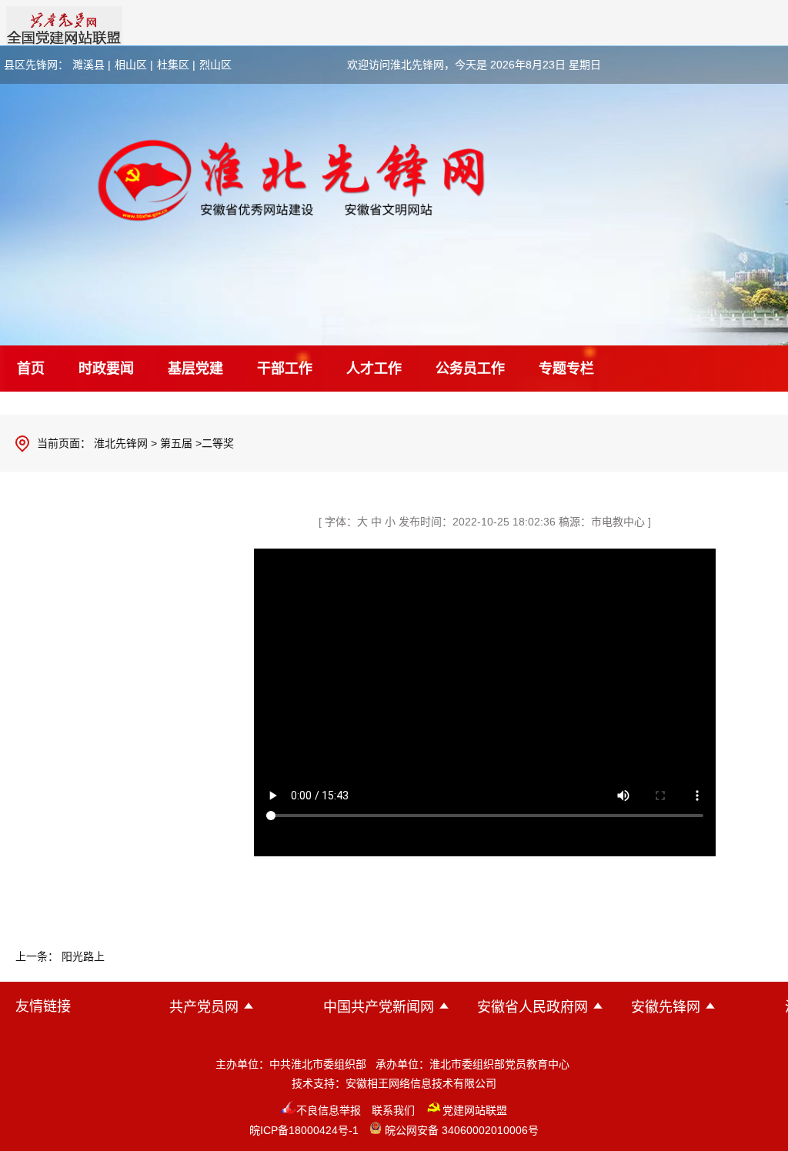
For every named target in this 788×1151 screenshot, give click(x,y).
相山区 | (134, 64)
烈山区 (215, 64)
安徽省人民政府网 (532, 1007)
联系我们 (393, 1110)
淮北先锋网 (121, 443)
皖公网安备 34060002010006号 (460, 1130)
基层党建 (195, 368)
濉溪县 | (91, 64)
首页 (31, 368)
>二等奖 (214, 443)
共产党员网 (204, 1007)
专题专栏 (566, 368)
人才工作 (374, 368)
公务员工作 (470, 368)
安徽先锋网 (665, 1007)
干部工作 (284, 368)
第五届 (176, 443)
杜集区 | (176, 64)
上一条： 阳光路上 (60, 956)
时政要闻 (106, 368)
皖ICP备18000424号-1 (304, 1130)
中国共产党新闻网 (378, 1007)
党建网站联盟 (474, 1110)
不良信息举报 (328, 1110)
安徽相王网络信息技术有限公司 (421, 1083)
